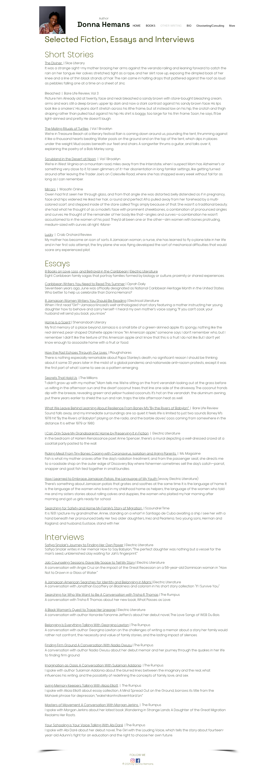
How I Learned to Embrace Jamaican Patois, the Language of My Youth (101, 478)
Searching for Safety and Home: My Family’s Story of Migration (94, 508)
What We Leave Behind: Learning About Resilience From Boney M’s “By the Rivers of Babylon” (117, 408)
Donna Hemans (103, 24)
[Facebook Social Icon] (138, 761)
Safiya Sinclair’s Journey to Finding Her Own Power (84, 545)
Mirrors (50, 189)
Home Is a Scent (58, 322)
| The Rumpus (169, 594)
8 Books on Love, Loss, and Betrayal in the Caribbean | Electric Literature (101, 271)
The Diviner (54, 63)
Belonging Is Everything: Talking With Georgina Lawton (87, 625)
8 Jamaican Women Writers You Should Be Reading (85, 300)
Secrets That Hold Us (61, 378)
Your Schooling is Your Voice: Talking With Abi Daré (84, 725)
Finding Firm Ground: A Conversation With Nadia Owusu (88, 645)
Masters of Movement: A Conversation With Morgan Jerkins (92, 705)
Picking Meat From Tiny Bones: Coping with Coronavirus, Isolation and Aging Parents (111, 453)
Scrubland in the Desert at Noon (70, 159)
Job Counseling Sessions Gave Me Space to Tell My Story (90, 562)
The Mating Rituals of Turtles (66, 128)
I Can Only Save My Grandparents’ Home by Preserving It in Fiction (97, 433)
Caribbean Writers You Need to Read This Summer (85, 284)
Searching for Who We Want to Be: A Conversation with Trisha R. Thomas (101, 594)
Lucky (49, 234)
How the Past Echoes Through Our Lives (76, 352)
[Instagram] (133, 761)
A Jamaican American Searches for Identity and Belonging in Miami (98, 582)
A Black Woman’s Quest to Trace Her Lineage (80, 610)
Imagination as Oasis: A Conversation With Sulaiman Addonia (93, 665)
